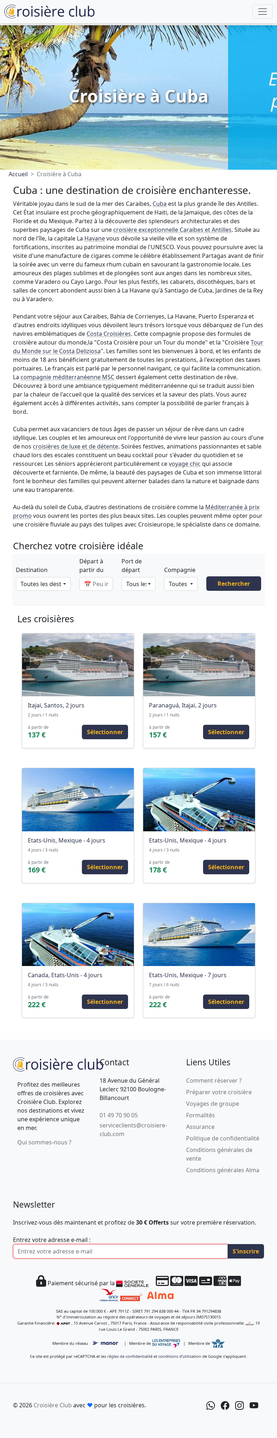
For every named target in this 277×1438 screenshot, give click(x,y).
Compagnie (179, 570)
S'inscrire (246, 1251)
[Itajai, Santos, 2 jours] (78, 664)
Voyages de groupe (212, 1104)
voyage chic (185, 464)
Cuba (160, 204)
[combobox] (43, 584)
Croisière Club (53, 1405)
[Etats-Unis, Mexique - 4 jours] (78, 799)
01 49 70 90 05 (119, 1115)
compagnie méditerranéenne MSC (67, 377)
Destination (32, 570)
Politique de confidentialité (222, 1138)
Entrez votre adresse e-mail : (52, 1240)
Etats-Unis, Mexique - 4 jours (66, 840)
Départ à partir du (91, 565)
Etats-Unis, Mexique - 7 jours (188, 975)
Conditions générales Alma (222, 1170)
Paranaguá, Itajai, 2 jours (183, 705)
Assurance (200, 1127)
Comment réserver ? (214, 1080)
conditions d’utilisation (179, 1356)
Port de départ (132, 565)
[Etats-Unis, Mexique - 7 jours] (199, 934)
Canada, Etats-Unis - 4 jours (65, 975)
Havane (94, 238)
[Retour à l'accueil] (58, 1063)
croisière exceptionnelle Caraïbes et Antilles (172, 230)
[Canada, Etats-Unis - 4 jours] (78, 934)
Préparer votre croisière (219, 1092)
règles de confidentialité (130, 1356)
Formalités (200, 1115)
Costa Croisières (109, 334)
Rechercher (233, 584)
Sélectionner (105, 732)
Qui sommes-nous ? (44, 1142)
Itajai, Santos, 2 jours (56, 705)
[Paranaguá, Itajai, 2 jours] (199, 664)
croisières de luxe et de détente (75, 446)
